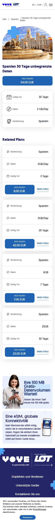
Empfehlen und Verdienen (27, 476)
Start (4, 19)
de (33, 4)
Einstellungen (39, 509)
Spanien (15, 19)
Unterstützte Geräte (27, 485)
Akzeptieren (28, 517)
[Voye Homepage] (10, 4)
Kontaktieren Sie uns (27, 494)
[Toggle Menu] (51, 5)
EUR (39, 4)
